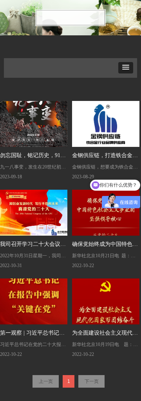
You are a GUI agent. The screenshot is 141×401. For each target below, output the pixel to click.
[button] (125, 67)
